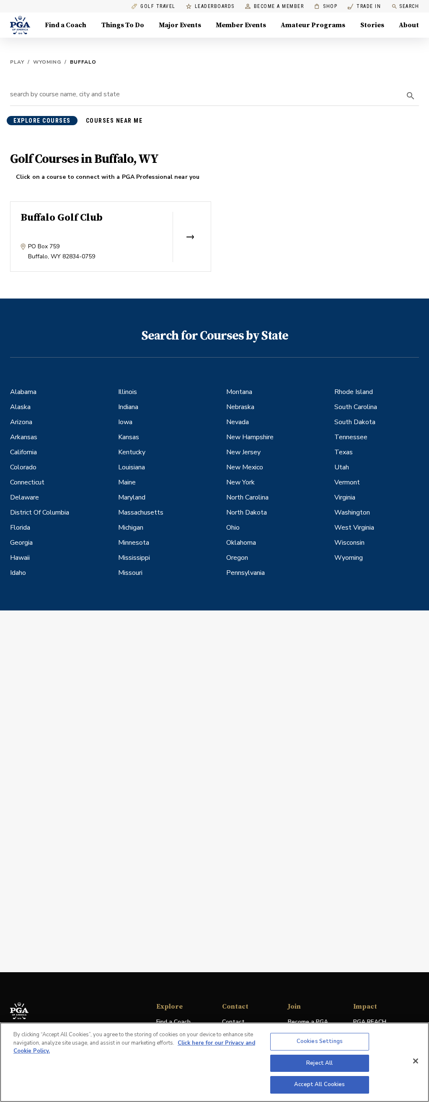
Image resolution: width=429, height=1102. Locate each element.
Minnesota (133, 542)
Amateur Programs (313, 25)
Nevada (237, 422)
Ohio (233, 527)
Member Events (241, 25)
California (23, 452)
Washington (352, 512)
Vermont (347, 482)
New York (240, 482)
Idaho (18, 572)
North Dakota (246, 512)
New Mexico (244, 467)
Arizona (21, 422)
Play (17, 62)
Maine (127, 482)
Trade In (364, 6)
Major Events (180, 25)
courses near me (114, 120)
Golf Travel (158, 6)
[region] (214, 1062)
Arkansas (23, 437)
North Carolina (247, 497)
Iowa (125, 422)
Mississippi (134, 557)
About (409, 25)
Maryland (131, 497)
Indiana (128, 407)
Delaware (24, 497)
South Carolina (355, 407)
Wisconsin (349, 542)
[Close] (415, 1061)
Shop (325, 6)
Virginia (344, 497)
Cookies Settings (320, 1041)
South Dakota (354, 422)
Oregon (237, 557)
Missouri (130, 572)
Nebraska (240, 407)
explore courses (42, 120)
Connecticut (27, 482)
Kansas (128, 437)
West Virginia (354, 527)
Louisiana (131, 467)
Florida (20, 527)
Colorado (23, 467)
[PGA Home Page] (20, 25)
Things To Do (122, 25)
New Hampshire (250, 437)
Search (409, 6)
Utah (341, 467)
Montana (239, 392)
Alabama (23, 392)
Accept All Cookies (319, 1084)
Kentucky (131, 452)
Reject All (319, 1063)
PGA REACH (369, 1022)
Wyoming (47, 62)
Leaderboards (215, 6)
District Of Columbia (39, 512)
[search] (410, 96)
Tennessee (350, 437)
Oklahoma (241, 542)
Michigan (130, 527)
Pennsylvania (245, 572)
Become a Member (279, 6)
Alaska (20, 407)
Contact (233, 1022)
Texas (343, 452)
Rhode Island (353, 392)
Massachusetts (140, 512)
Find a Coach (65, 25)
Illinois (127, 392)
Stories (372, 25)
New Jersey (243, 452)
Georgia (21, 542)
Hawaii (20, 557)
